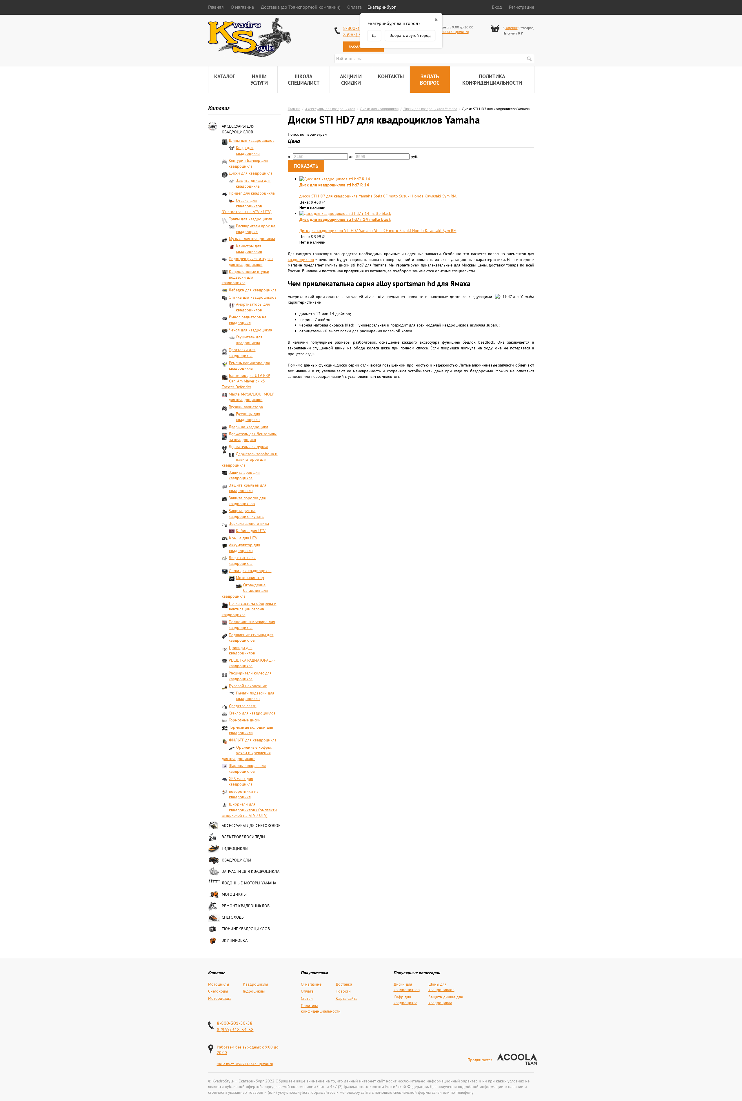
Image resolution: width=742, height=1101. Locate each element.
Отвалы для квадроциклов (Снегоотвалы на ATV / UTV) (247, 206)
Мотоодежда (219, 998)
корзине (511, 28)
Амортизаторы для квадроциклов (253, 307)
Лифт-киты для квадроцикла (242, 560)
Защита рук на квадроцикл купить (246, 513)
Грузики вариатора (246, 406)
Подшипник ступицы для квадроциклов (251, 637)
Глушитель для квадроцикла (249, 339)
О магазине (242, 7)
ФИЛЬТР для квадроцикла (253, 740)
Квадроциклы (236, 860)
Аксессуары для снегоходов (251, 825)
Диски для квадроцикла (250, 173)
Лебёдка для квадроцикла (253, 290)
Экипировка (235, 940)
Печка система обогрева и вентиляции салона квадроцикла (249, 609)
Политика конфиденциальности (492, 79)
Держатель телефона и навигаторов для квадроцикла (250, 459)
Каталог (224, 76)
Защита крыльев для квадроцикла (247, 488)
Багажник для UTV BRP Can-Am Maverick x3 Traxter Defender (246, 381)
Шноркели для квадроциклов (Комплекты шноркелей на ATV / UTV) (249, 809)
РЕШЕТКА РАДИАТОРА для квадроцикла (252, 663)
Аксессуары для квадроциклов (238, 129)
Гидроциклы (235, 848)
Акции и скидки (351, 79)
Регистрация (521, 7)
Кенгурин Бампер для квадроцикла (248, 163)
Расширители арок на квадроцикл (255, 228)
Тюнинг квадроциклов (246, 928)
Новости (343, 991)
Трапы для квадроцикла (250, 219)
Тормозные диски (245, 720)
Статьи (307, 998)
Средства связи (243, 705)
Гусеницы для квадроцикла (248, 416)
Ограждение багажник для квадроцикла (245, 590)
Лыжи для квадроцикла (250, 570)
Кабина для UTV (250, 530)
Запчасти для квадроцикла (250, 871)
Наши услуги (259, 79)
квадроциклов (301, 259)
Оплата (354, 7)
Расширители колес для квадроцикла (250, 675)
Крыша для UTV (243, 537)
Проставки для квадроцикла (242, 352)
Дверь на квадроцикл (248, 426)
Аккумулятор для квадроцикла (244, 547)
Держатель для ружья (248, 446)
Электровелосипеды (243, 836)
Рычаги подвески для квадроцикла (255, 695)
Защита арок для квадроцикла (244, 475)
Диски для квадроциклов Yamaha (430, 108)
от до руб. (353, 156)
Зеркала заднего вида (249, 523)
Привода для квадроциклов (242, 650)
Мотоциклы (234, 894)
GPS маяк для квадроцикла (241, 781)
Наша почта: (226, 1064)
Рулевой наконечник (248, 685)
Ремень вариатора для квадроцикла (249, 365)
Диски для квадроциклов (407, 987)
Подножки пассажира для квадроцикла (252, 624)
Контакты (391, 76)
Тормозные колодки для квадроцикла (251, 730)
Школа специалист (303, 79)
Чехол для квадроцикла (250, 330)
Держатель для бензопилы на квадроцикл (253, 436)
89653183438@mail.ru (450, 32)
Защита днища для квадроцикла (253, 183)
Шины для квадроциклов (251, 140)
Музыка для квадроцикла (252, 238)
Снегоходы (233, 917)
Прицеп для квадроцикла (252, 193)
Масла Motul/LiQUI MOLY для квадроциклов (251, 396)
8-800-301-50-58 (234, 1023)
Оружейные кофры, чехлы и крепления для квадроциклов (247, 753)
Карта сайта (346, 998)
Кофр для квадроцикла (248, 150)
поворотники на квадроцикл (244, 794)
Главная (216, 7)
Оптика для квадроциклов (253, 297)
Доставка (344, 984)
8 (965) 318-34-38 (235, 1029)
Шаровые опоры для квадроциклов (247, 768)
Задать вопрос (429, 79)
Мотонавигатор (250, 577)
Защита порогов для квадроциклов (247, 500)
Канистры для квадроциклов (249, 248)
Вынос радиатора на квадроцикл (247, 319)
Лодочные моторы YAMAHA (249, 883)
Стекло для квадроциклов (252, 713)
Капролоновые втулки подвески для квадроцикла (245, 277)
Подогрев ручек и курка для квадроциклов (251, 261)
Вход (497, 7)
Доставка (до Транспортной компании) (300, 7)
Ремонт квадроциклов (246, 905)
